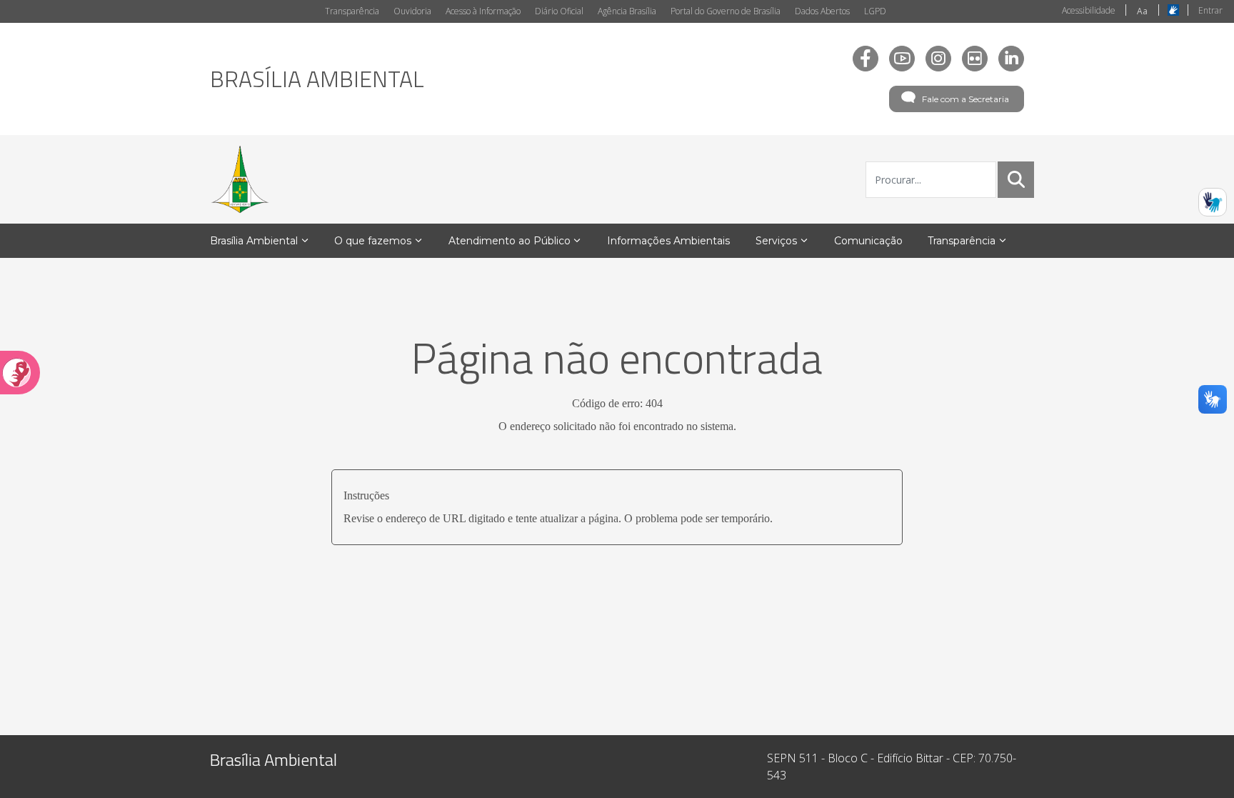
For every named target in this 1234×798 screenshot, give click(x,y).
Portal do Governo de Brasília (726, 11)
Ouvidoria (412, 11)
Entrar (1210, 10)
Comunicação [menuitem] (868, 240)
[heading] (317, 78)
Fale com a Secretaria (965, 99)
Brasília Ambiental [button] (254, 240)
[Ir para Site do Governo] (240, 179)
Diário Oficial (559, 11)
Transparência (352, 11)
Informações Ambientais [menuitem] (668, 240)
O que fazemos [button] (372, 240)
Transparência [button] (961, 240)
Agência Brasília (627, 11)
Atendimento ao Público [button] (509, 240)
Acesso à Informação (483, 11)
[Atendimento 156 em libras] (1212, 202)
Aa (1142, 11)
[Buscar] (1016, 179)
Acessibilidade (1088, 10)
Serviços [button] (776, 240)
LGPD (875, 11)
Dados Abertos (822, 11)
